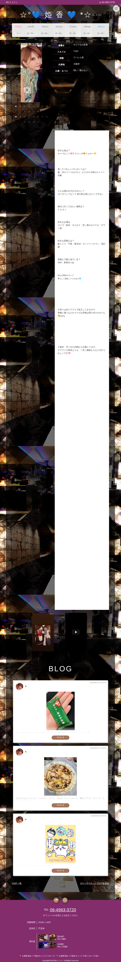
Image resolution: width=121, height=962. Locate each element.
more (61, 737)
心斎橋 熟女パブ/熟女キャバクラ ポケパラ (38, 956)
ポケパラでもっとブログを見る (94, 883)
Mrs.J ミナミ (11, 2)
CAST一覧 (17, 883)
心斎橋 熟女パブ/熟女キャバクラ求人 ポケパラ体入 (79, 956)
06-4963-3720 (108, 2)
